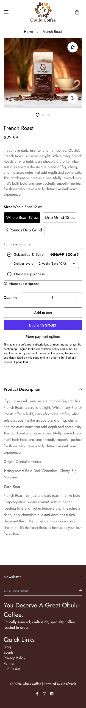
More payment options (43, 336)
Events (8, 652)
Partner (9, 663)
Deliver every (23, 263)
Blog (7, 647)
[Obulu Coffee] (43, 12)
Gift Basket (12, 669)
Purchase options (17, 244)
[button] (43, 283)
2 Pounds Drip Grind (24, 230)
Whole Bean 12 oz (22, 217)
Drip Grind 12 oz (60, 217)
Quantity (10, 297)
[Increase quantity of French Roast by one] (77, 298)
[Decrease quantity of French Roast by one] (27, 298)
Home (28, 31)
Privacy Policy (14, 658)
